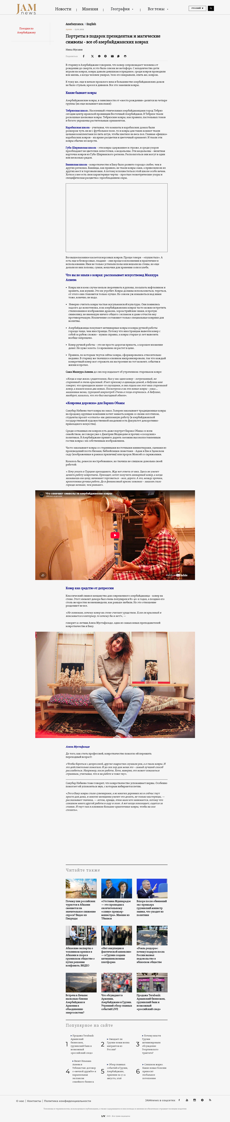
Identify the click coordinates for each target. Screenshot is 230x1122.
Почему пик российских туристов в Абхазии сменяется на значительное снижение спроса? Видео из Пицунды (81, 910)
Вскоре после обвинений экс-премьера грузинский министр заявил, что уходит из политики (152, 908)
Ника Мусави (74, 49)
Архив (70, 29)
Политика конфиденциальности (67, 1101)
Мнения (90, 9)
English (91, 24)
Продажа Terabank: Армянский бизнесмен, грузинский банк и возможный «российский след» (151, 1002)
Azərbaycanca (75, 24)
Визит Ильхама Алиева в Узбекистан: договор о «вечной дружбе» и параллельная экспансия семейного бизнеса (84, 1071)
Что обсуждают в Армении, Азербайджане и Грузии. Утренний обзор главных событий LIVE (116, 1002)
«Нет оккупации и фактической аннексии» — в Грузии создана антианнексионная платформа (116, 955)
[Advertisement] (117, 838)
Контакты (34, 1101)
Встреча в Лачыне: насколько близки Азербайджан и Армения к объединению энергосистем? (77, 1004)
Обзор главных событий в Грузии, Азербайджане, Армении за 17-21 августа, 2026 (117, 1071)
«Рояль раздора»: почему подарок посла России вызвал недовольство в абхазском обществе (151, 955)
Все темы (156, 9)
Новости (63, 9)
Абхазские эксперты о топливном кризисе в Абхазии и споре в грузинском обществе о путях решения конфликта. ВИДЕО (80, 957)
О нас (20, 1101)
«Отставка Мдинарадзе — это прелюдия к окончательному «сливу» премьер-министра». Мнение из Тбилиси (116, 910)
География (120, 9)
